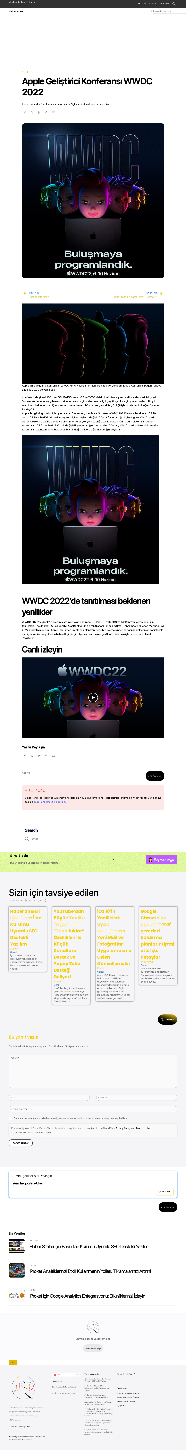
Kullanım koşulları (30, 1408)
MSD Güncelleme (15, 1420)
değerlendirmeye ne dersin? (50, 801)
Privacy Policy (123, 1128)
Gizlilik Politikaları (15, 1408)
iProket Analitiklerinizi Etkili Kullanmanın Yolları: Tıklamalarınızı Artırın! (90, 1271)
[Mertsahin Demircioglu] (23, 1401)
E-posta (103, 1097)
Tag (36, 1416)
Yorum (14, 1058)
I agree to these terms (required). (33, 1132)
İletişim (40, 1408)
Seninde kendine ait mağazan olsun (21, 1416)
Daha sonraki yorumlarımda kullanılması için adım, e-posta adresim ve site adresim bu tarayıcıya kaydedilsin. (70, 1118)
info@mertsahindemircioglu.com (20, 1412)
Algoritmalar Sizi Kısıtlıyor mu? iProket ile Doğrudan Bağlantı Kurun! (98, 1403)
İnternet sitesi (18, 1109)
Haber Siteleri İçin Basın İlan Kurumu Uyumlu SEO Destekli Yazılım (26, 927)
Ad (12, 1097)
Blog (154, 3)
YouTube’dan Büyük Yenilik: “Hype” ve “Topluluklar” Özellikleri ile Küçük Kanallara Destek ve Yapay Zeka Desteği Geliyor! (98, 1412)
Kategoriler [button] (165, 3)
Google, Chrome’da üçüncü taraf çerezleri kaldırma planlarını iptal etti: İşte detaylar (157, 934)
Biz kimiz (36, 1412)
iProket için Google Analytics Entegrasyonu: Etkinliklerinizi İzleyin (87, 1296)
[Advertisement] (93, 38)
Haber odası (16, 11)
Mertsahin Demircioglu (18, 1427)
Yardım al (157, 776)
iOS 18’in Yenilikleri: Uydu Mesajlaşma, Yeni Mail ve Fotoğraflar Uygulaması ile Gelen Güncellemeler (114, 937)
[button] (93, 697)
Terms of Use (143, 1128)
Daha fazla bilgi (93, 1348)
